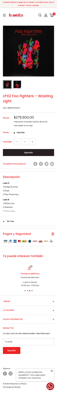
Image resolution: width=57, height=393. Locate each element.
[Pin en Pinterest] (41, 164)
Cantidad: (7, 141)
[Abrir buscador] (40, 15)
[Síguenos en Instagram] (10, 374)
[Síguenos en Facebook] (5, 374)
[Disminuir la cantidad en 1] (17, 142)
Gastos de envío (40, 121)
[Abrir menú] (4, 15)
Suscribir (11, 350)
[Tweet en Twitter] (46, 164)
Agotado (28, 152)
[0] (51, 15)
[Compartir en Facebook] (35, 164)
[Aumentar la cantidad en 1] (32, 142)
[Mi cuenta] (45, 15)
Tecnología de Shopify (11, 387)
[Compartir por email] (52, 164)
